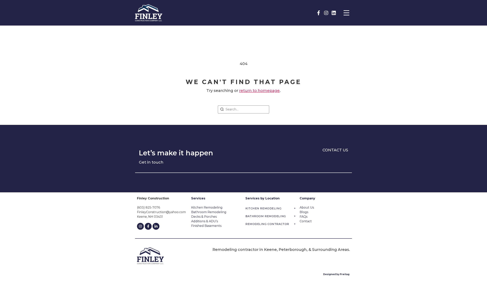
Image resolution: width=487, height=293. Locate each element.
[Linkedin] (333, 13)
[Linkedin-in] (156, 226)
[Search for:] (243, 109)
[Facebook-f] (318, 13)
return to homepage (259, 90)
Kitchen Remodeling (270, 208)
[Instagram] (326, 13)
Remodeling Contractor (270, 224)
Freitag (345, 274)
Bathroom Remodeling (270, 216)
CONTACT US (335, 150)
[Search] (222, 110)
